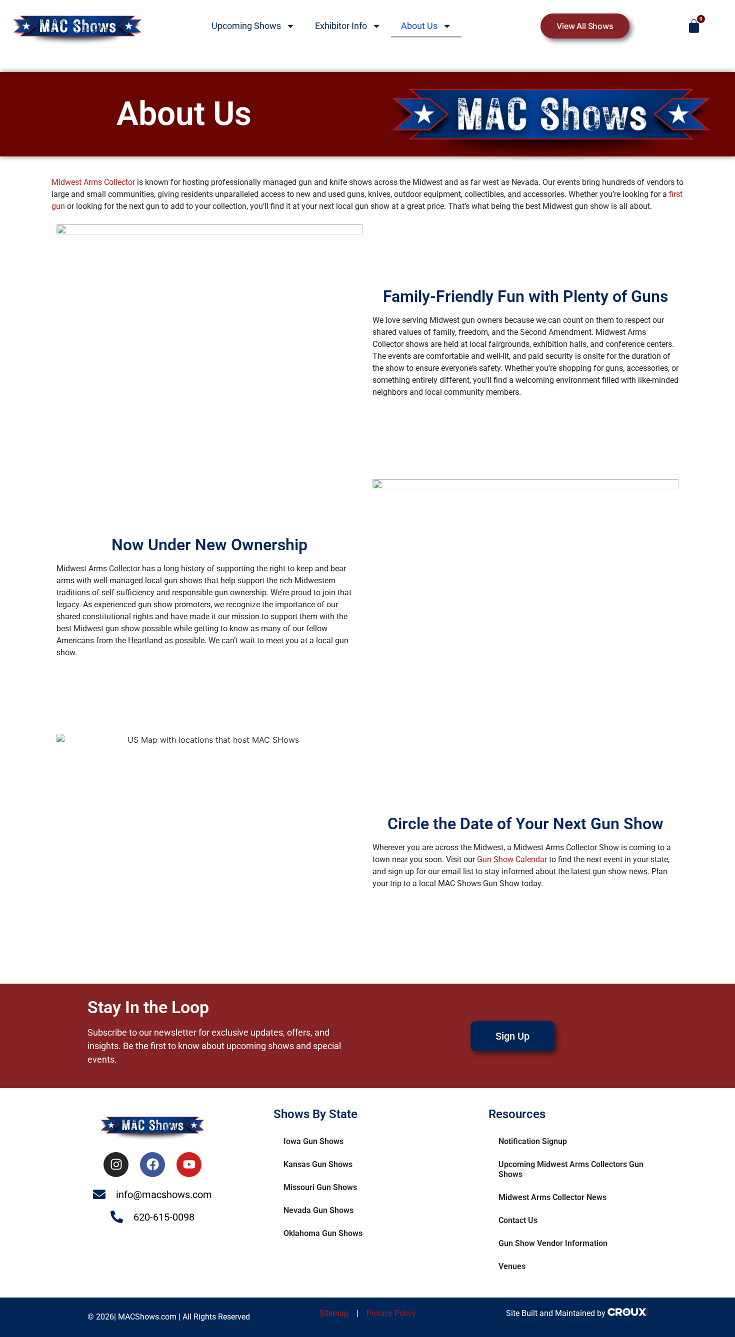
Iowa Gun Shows (314, 1141)
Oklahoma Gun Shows (323, 1233)
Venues (512, 1266)
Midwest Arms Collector (93, 182)
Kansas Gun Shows (318, 1164)
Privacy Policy (391, 1313)
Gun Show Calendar (512, 859)
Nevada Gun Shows (319, 1210)
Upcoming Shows (246, 25)
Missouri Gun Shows (320, 1187)
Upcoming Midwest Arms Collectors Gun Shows (571, 1169)
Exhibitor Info (341, 25)
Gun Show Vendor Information (553, 1243)
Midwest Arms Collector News (552, 1197)
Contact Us (518, 1220)
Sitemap (334, 1313)
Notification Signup (532, 1141)
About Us (419, 25)
